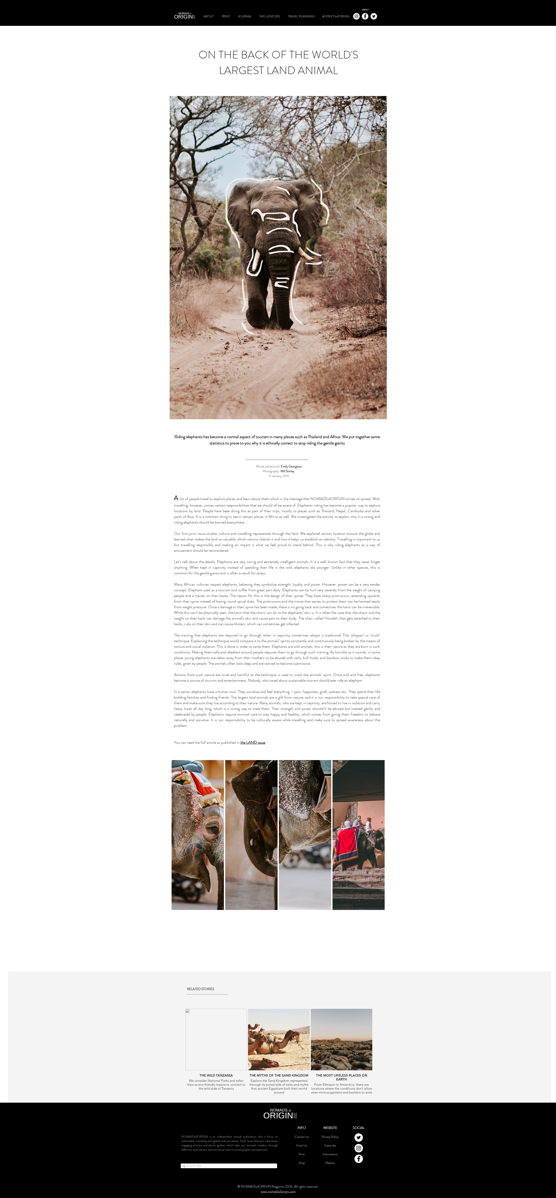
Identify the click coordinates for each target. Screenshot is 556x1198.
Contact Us (302, 1137)
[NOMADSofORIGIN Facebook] (365, 16)
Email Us (301, 1145)
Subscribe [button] (330, 1145)
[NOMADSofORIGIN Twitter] (374, 16)
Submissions (330, 1154)
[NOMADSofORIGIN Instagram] (356, 16)
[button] (365, 10)
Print (302, 1154)
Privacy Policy (330, 1137)
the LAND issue (252, 742)
